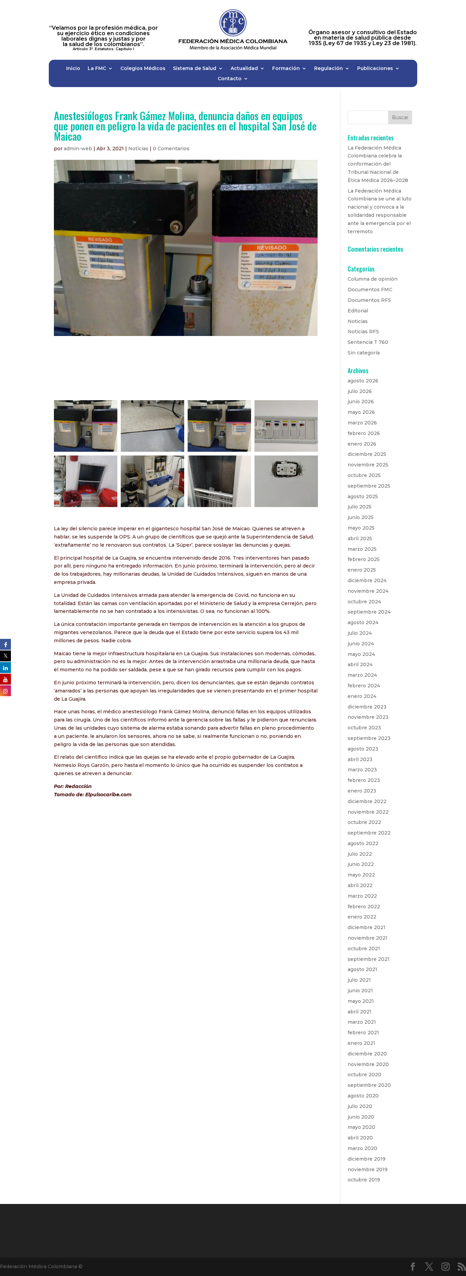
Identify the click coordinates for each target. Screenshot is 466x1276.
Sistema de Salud (194, 68)
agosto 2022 (363, 843)
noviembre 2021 (368, 938)
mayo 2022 (361, 875)
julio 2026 (360, 391)
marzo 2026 (362, 423)
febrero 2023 (364, 780)
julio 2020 (360, 1106)
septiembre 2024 (369, 612)
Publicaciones (375, 68)
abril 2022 (360, 885)
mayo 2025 (361, 528)
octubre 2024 (364, 602)
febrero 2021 (363, 1032)
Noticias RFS (363, 331)
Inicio (73, 68)
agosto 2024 (363, 622)
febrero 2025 (364, 559)
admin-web (78, 148)
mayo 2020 (361, 1127)
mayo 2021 (361, 1001)
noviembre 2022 (368, 812)
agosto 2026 (363, 381)
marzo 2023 (362, 770)
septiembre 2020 (369, 1085)
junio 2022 (361, 864)
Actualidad (244, 68)
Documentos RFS (369, 300)
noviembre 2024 (368, 591)
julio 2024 (360, 633)
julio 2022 (360, 854)
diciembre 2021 (366, 927)
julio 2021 (359, 980)
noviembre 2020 (368, 1064)
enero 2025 (362, 570)
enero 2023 (362, 791)
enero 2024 (362, 696)
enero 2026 (362, 444)
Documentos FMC (370, 289)
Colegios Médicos (142, 68)
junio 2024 (361, 644)
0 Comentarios (171, 148)
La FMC (97, 68)
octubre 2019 (364, 1180)
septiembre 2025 (369, 486)
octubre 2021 (364, 948)
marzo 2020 (362, 1148)
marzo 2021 (362, 1022)
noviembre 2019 (368, 1169)
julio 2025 (360, 507)
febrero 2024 (364, 686)
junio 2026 (361, 401)
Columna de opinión (372, 279)
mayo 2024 (361, 654)
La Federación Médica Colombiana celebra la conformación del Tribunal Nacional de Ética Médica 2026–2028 (378, 164)
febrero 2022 (364, 906)
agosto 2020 (363, 1096)
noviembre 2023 (368, 717)
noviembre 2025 (368, 465)
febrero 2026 (364, 433)
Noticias (138, 148)
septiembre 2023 (369, 738)
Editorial (358, 311)
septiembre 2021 (369, 959)
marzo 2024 (362, 675)
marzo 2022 (362, 896)
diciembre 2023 (367, 707)
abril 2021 (360, 1012)
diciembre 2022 (367, 801)
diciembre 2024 (367, 580)
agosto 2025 (363, 496)
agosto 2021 (362, 969)
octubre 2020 (364, 1074)
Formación (286, 68)
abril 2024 (360, 664)
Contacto (230, 79)
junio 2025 (361, 517)
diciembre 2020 (367, 1054)
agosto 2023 (363, 749)
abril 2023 (360, 759)
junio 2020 (361, 1117)
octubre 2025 (364, 475)
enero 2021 (361, 1043)
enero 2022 (362, 917)
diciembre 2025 (367, 454)
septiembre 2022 (369, 833)
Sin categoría (364, 353)
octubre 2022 (364, 822)
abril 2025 (360, 538)
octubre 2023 (364, 728)
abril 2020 (360, 1138)
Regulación (328, 68)
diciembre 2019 (366, 1159)
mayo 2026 (361, 412)
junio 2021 (360, 990)
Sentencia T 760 (368, 342)
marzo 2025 (362, 549)
